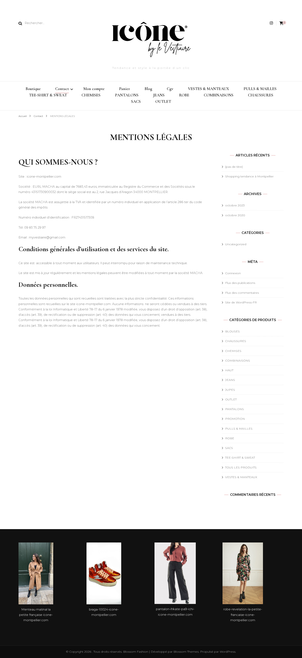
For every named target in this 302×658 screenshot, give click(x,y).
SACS (136, 101)
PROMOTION (235, 419)
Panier (124, 88)
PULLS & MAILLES (260, 88)
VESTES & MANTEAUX (208, 88)
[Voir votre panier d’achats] (281, 23)
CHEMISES (91, 95)
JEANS (159, 95)
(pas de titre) (234, 167)
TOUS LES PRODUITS (241, 467)
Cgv (170, 88)
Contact (62, 88)
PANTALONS (126, 95)
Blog (148, 88)
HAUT (229, 370)
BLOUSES (232, 331)
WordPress (227, 651)
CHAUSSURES (260, 95)
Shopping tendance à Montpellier (249, 176)
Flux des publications (240, 283)
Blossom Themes (186, 651)
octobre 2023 (235, 205)
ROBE (184, 95)
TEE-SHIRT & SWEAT (48, 95)
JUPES (230, 390)
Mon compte (94, 88)
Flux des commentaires (242, 293)
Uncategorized (235, 244)
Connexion (233, 273)
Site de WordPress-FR (241, 302)
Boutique (33, 88)
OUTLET (163, 101)
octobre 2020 (235, 215)
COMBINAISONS (218, 95)
